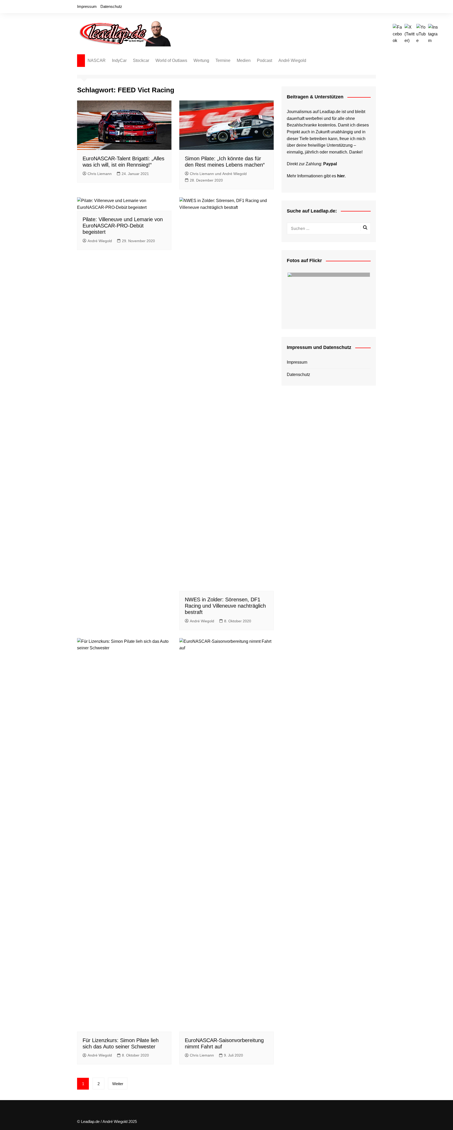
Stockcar (141, 60)
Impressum (87, 6)
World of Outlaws (171, 60)
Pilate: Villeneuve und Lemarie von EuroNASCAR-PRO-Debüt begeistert (123, 225)
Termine (222, 60)
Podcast (264, 60)
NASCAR (97, 60)
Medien (244, 60)
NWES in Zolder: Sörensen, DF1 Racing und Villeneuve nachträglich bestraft (225, 606)
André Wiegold (292, 60)
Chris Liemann (100, 174)
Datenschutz (111, 6)
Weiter (117, 1083)
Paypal (330, 164)
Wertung (201, 60)
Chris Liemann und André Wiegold (218, 174)
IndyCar (119, 60)
